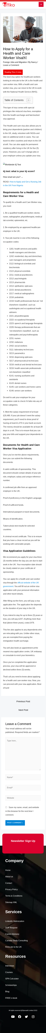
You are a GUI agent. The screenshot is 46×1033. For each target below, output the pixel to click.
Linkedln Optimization (14, 921)
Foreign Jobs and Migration (15, 62)
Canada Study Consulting (16, 941)
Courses (9, 972)
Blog (7, 991)
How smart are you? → (13, 177)
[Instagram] (33, 1017)
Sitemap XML (11, 902)
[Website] (23, 798)
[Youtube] (13, 1017)
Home (8, 870)
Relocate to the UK (13, 947)
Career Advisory (12, 934)
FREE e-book (11, 998)
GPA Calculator (12, 979)
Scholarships (11, 985)
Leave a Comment (11, 65)
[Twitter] (26, 1017)
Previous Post (23, 701)
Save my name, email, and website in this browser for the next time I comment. (22, 811)
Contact (8, 883)
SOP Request (11, 928)
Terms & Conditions (13, 896)
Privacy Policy (11, 889)
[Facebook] (20, 1017)
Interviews (9, 966)
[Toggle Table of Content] (27, 100)
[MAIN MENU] (41, 4)
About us (9, 877)
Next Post (23, 710)
